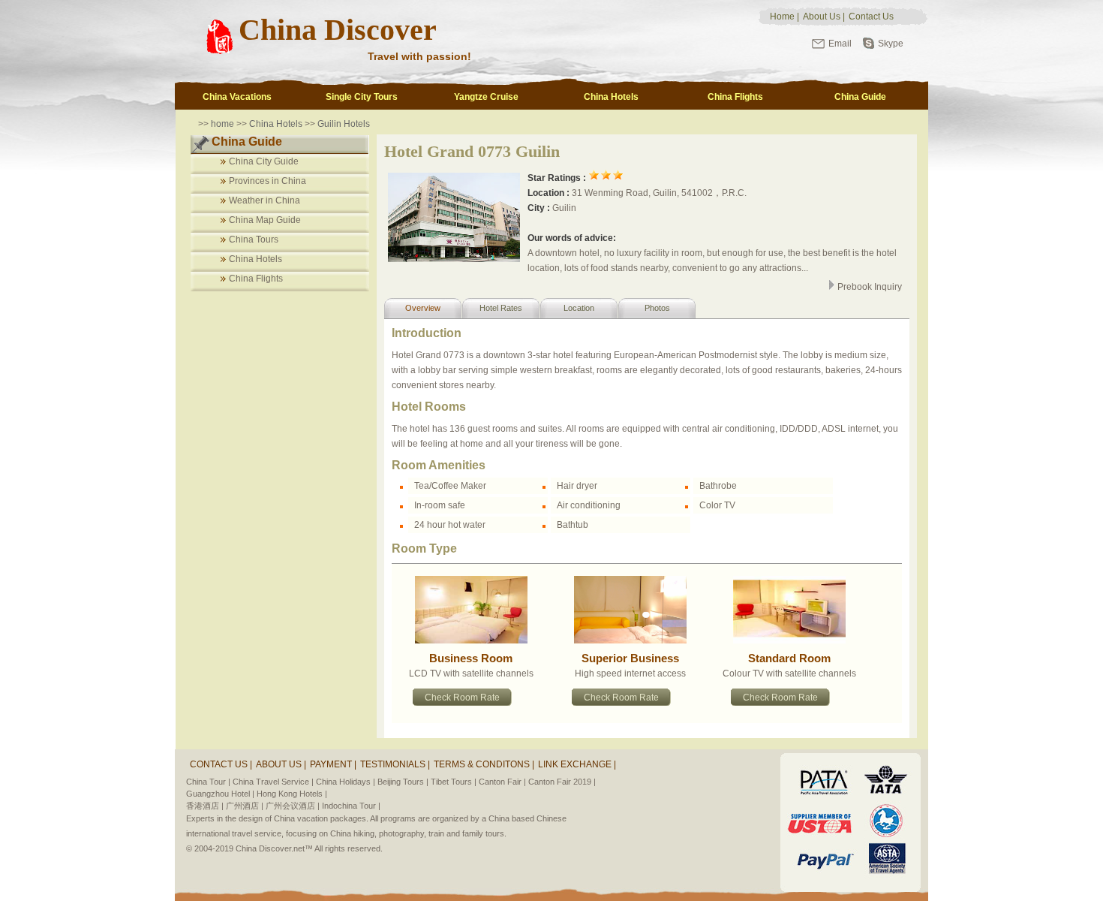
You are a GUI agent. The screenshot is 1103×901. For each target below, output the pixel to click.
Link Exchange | (577, 764)
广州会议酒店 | (293, 805)
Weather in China (264, 200)
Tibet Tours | (453, 781)
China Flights (735, 97)
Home (782, 16)
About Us (821, 16)
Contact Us (871, 16)
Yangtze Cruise (486, 97)
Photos (657, 307)
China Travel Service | (273, 781)
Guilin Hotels (342, 124)
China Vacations (237, 97)
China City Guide (264, 161)
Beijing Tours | (402, 781)
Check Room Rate (462, 697)
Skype (890, 43)
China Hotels (611, 97)
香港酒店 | (205, 805)
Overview (422, 307)
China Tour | (208, 781)
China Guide (860, 97)
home (222, 124)
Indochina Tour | (351, 805)
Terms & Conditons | (484, 764)
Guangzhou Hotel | (220, 793)
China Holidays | (345, 781)
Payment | (333, 764)
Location (579, 307)
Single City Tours (362, 97)
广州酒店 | (244, 805)
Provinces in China (267, 181)
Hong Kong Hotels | (292, 793)
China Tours (253, 239)
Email (840, 43)
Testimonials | (395, 764)
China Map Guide (265, 220)
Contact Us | (221, 764)
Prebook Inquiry (868, 287)
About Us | (281, 764)
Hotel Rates (500, 307)
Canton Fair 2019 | (562, 781)
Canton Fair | (502, 781)
